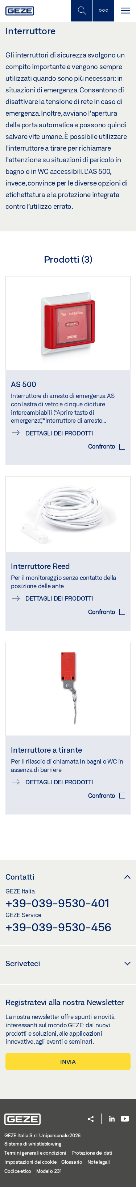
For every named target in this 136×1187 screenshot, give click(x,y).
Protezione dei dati (91, 1153)
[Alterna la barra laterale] (103, 10)
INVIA (68, 1061)
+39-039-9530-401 (57, 902)
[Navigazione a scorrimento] (125, 10)
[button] (90, 1119)
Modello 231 (49, 1171)
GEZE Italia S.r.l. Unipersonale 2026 (42, 1135)
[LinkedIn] (112, 1119)
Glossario (71, 1162)
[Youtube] (125, 1119)
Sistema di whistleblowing (32, 1144)
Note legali (98, 1162)
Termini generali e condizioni (35, 1153)
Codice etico (17, 1171)
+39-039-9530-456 (58, 926)
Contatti (19, 876)
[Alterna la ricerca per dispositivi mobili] (81, 10)
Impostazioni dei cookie (30, 1162)
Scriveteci (22, 963)
